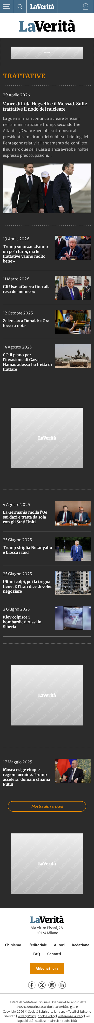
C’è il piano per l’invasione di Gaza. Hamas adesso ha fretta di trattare (27, 362)
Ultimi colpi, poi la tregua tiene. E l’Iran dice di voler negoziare (27, 586)
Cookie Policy (46, 1016)
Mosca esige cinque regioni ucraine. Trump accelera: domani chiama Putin (26, 777)
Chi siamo (13, 945)
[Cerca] (20, 6)
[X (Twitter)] (42, 985)
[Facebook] (31, 985)
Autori (59, 945)
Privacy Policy (27, 1016)
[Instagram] (52, 985)
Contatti (54, 954)
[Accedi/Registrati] (85, 6)
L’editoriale (37, 945)
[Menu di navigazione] (6, 6)
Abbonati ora (47, 968)
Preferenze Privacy (70, 1016)
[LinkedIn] (62, 985)
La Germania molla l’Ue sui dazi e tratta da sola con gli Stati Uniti (25, 517)
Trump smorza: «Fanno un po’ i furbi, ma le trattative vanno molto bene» (25, 253)
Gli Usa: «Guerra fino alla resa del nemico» (27, 289)
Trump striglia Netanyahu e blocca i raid (27, 550)
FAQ (36, 954)
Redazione (80, 945)
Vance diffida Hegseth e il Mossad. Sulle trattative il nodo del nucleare (45, 106)
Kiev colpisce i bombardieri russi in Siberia (22, 622)
